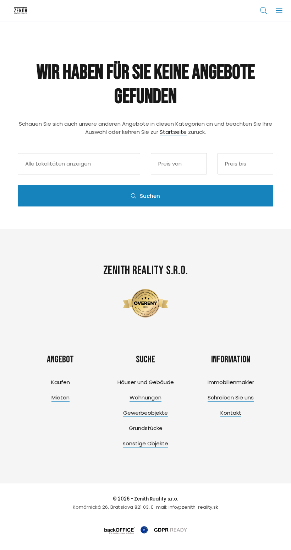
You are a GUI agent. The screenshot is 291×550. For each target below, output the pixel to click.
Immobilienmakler (231, 382)
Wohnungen (145, 397)
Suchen (150, 196)
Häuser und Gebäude (145, 382)
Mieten (60, 397)
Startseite (173, 132)
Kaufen (60, 382)
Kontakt (230, 413)
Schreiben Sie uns (231, 397)
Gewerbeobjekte (145, 413)
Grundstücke (146, 428)
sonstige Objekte (145, 443)
